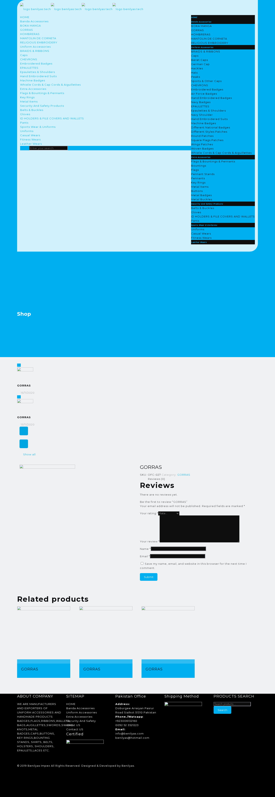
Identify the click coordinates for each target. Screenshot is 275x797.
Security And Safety (81, 720)
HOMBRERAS (30, 34)
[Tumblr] (19, 786)
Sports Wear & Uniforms (38, 126)
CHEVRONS (28, 59)
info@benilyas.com (129, 733)
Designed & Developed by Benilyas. (108, 765)
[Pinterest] (19, 778)
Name (145, 548)
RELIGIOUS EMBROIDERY (38, 42)
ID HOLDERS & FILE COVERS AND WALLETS (52, 118)
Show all (29, 454)
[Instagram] (19, 782)
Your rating (149, 513)
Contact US (74, 729)
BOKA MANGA (30, 25)
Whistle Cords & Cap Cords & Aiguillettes (50, 84)
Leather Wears (31, 143)
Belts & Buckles (31, 110)
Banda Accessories (34, 21)
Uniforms (26, 131)
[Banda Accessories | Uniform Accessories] (81, 9)
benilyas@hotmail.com (132, 737)
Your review (150, 541)
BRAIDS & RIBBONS (34, 50)
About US (73, 725)
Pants (24, 122)
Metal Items (29, 101)
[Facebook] (19, 769)
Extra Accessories (33, 88)
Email (145, 556)
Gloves (25, 114)
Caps (24, 55)
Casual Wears (30, 135)
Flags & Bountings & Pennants (42, 93)
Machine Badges (32, 80)
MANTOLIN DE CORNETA (38, 38)
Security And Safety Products (42, 105)
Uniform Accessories (35, 46)
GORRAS (26, 29)
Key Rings (27, 97)
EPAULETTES (29, 67)
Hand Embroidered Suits (38, 76)
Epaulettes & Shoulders (37, 72)
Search (222, 710)
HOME (24, 17)
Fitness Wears (30, 139)
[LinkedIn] (19, 774)
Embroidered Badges (36, 63)
